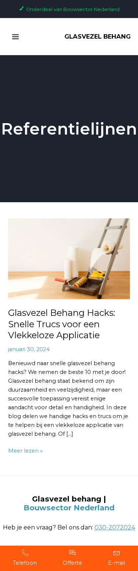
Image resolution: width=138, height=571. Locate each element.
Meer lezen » (25, 450)
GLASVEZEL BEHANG (97, 36)
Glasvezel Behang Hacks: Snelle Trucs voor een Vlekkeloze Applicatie (61, 324)
